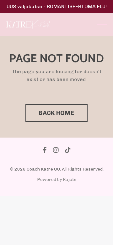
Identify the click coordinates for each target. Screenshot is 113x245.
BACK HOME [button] (56, 113)
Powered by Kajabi (56, 179)
